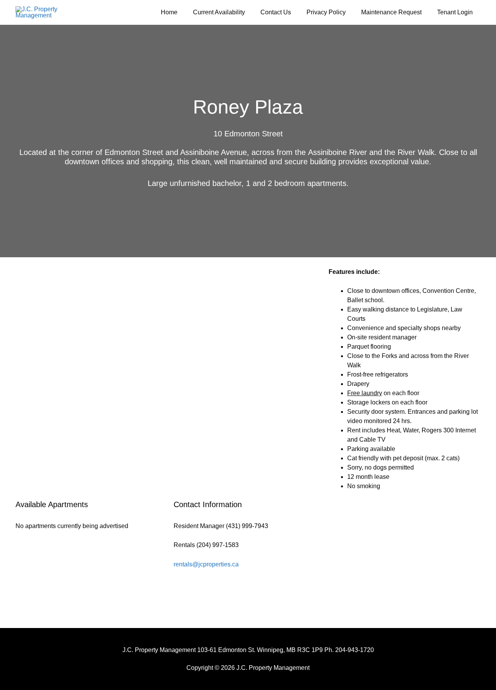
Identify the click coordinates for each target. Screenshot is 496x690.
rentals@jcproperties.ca (206, 564)
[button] (27, 383)
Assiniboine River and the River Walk (371, 152)
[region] (167, 383)
